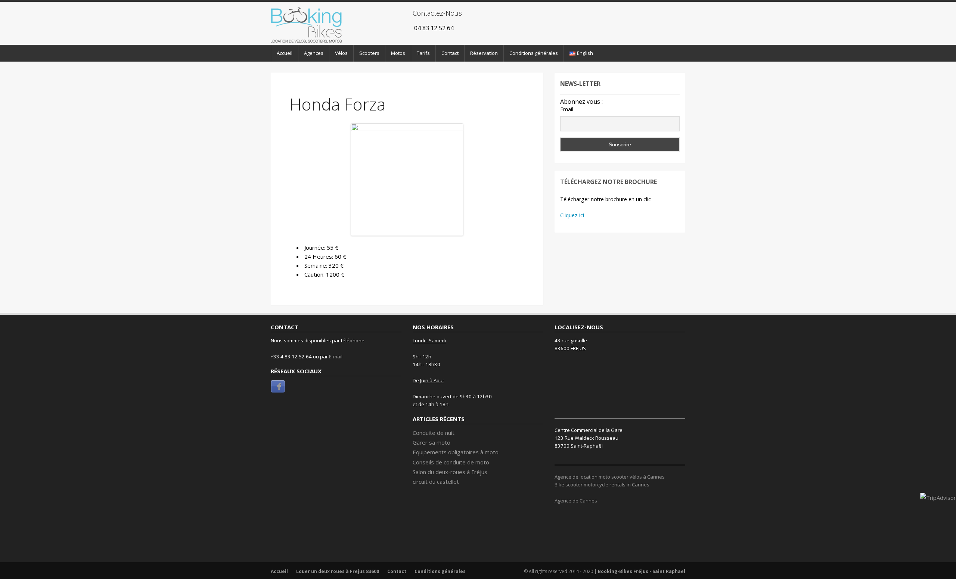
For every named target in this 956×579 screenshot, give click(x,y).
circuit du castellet (436, 481)
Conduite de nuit (433, 432)
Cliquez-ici (572, 215)
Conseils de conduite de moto (451, 462)
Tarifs (423, 53)
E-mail (335, 356)
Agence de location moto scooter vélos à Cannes (610, 476)
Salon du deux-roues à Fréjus (451, 472)
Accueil (284, 53)
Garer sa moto (431, 442)
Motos (398, 53)
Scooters (369, 53)
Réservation (484, 53)
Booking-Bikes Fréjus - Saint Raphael (641, 571)
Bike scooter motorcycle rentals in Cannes (602, 484)
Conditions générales (533, 53)
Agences (313, 53)
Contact (450, 53)
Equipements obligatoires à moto (456, 452)
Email (566, 109)
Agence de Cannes (576, 500)
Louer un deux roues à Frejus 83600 (337, 571)
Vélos (341, 53)
